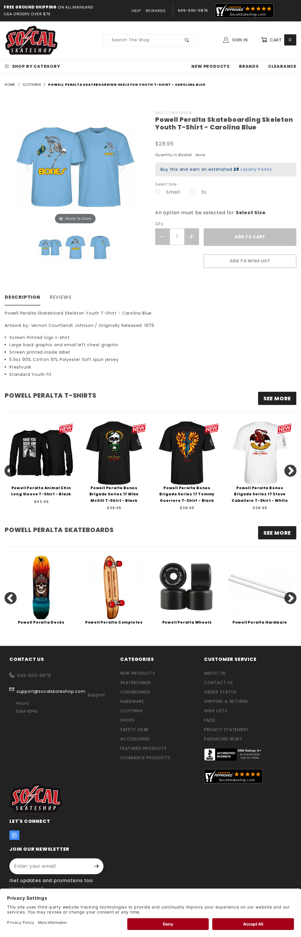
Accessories (135, 739)
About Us (215, 673)
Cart (280, 40)
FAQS (209, 720)
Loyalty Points (256, 169)
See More (277, 532)
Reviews (60, 297)
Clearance (282, 66)
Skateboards (135, 683)
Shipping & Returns (226, 701)
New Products (210, 66)
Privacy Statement (226, 729)
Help (136, 10)
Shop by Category (36, 66)
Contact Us (218, 683)
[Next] (122, 166)
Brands (249, 66)
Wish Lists (216, 711)
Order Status (220, 692)
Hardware (132, 701)
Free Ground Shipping (30, 7)
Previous (11, 471)
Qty (159, 224)
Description (22, 297)
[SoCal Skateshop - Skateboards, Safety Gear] (31, 40)
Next (290, 471)
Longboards (135, 692)
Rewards (156, 10)
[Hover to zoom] (75, 166)
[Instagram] (14, 835)
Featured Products (143, 748)
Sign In (239, 40)
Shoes (127, 720)
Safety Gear (134, 729)
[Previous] (28, 166)
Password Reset (223, 739)
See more (277, 398)
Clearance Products (145, 758)
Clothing (131, 711)
